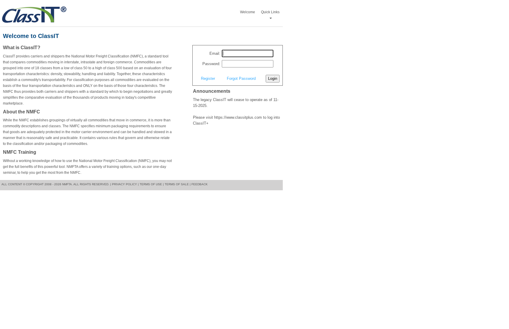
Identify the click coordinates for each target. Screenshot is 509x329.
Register (208, 78)
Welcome (247, 12)
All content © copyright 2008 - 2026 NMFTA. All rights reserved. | (56, 184)
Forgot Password (241, 78)
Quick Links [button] (270, 12)
